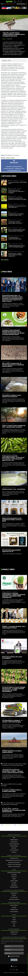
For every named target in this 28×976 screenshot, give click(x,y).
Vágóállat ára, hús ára (14, 866)
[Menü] (18, 1)
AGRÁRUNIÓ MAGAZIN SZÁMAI (14, 872)
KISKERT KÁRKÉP (14, 880)
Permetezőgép (14, 909)
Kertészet (14, 848)
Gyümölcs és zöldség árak (14, 864)
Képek (14, 917)
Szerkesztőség (14, 932)
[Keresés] (21, 1)
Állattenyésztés (14, 850)
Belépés (14, 895)
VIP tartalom (14, 897)
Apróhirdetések (14, 887)
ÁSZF (14, 923)
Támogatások (14, 841)
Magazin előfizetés (14, 899)
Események (14, 921)
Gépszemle (14, 874)
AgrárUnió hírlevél (15, 956)
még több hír (4, 259)
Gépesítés (14, 852)
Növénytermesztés (14, 843)
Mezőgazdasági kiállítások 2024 (14, 860)
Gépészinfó (14, 885)
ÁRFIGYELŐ (14, 876)
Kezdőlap (4, 60)
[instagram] (14, 969)
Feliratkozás (14, 959)
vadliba (12, 157)
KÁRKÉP (14, 878)
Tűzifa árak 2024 (14, 858)
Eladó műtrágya (14, 911)
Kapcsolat (14, 934)
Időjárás (14, 882)
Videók (14, 919)
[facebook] (11, 969)
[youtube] (17, 969)
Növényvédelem (14, 846)
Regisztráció (14, 893)
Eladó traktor (14, 905)
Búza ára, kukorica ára (14, 862)
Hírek (4, 39)
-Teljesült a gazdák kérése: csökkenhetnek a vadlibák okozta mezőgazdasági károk (14, 166)
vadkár (7, 157)
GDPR (14, 926)
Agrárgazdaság (14, 839)
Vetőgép (14, 907)
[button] (14, 1)
